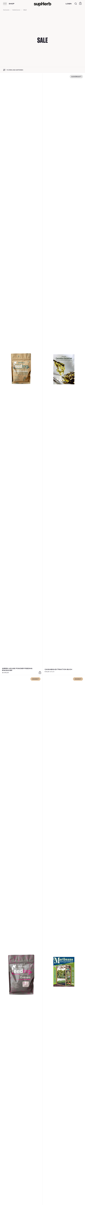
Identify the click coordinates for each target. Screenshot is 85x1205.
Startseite (6, 10)
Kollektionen (16, 10)
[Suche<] (76, 4)
